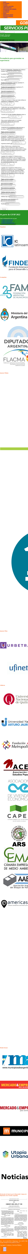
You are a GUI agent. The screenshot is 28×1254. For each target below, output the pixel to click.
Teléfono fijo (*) (5, 196)
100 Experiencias (7, 7)
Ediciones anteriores (8, 16)
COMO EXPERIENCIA (7, 223)
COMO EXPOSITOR (7, 220)
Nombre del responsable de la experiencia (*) (12, 87)
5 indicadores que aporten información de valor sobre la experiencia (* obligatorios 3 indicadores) (13, 108)
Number (3, 203)
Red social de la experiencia (8, 188)
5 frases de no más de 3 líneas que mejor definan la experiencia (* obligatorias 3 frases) (13, 100)
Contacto (5, 17)
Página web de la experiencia (8, 132)
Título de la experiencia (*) (7, 95)
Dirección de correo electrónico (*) (9, 199)
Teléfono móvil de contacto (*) (8, 192)
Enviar (4, 209)
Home (4, 2)
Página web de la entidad (7, 179)
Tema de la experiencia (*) (7, 91)
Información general (8, 14)
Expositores (6, 11)
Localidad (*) (4, 74)
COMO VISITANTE (6, 221)
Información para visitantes (9, 9)
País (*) (3, 80)
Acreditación (6, 10)
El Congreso (6, 3)
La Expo (5, 4)
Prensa (4, 13)
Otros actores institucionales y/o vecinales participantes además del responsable (11, 121)
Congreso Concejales (8, 6)
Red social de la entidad (7, 183)
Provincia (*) (4, 77)
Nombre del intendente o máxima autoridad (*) (12, 82)
